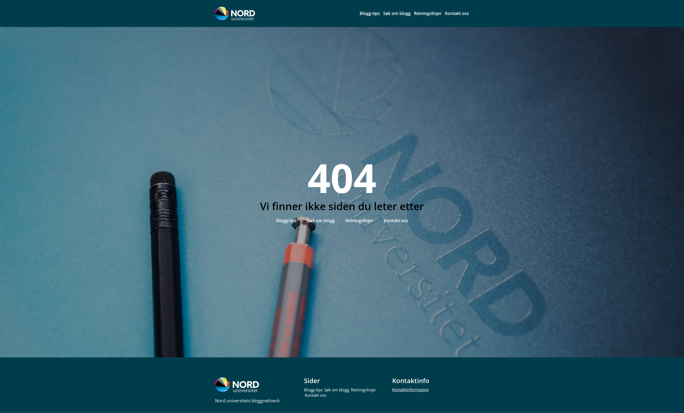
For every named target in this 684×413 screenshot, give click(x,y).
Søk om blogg (397, 13)
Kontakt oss (457, 13)
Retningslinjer (428, 13)
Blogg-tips (370, 13)
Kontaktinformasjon (410, 389)
